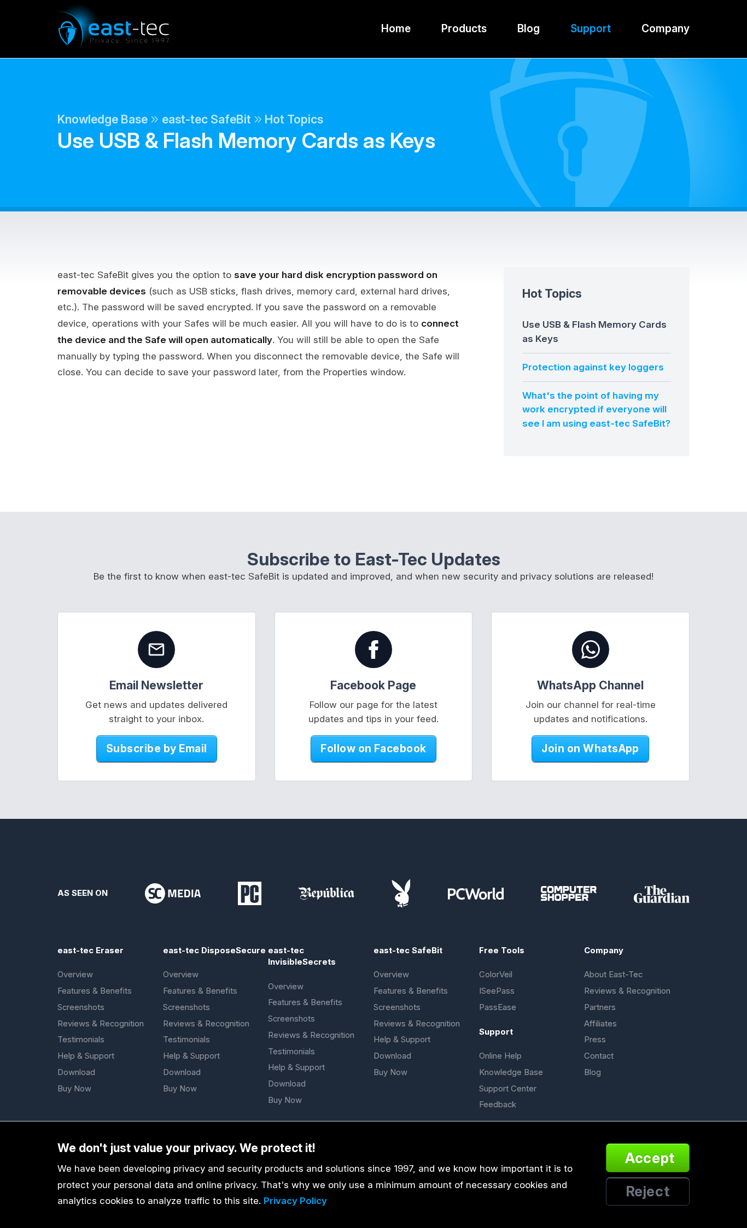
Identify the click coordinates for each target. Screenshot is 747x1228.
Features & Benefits (94, 991)
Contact (599, 1056)
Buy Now (74, 1089)
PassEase (497, 1007)
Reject (648, 1191)
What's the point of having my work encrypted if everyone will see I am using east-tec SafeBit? (596, 409)
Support (590, 28)
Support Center (507, 1089)
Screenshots (80, 1007)
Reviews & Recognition (100, 1024)
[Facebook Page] (373, 649)
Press (595, 1039)
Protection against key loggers (593, 367)
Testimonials (80, 1039)
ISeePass (497, 991)
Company (665, 28)
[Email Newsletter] (156, 649)
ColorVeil (495, 974)
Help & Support (85, 1056)
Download (76, 1072)
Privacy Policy (295, 1200)
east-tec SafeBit (206, 119)
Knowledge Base (102, 119)
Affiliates (600, 1024)
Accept (650, 1157)
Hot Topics (294, 119)
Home (396, 28)
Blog (528, 28)
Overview (75, 974)
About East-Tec (613, 974)
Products (464, 28)
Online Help (500, 1056)
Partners (600, 1007)
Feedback (497, 1104)
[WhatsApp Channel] (590, 649)
